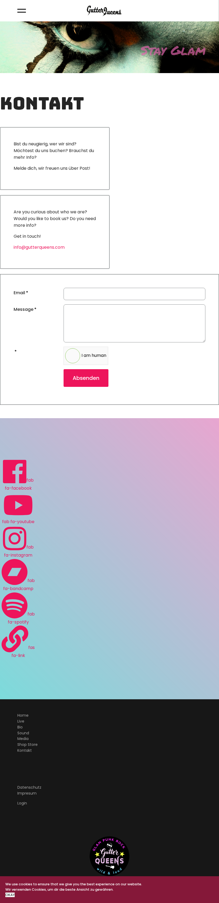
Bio (20, 727)
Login (22, 803)
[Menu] (21, 10)
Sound (23, 733)
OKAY (10, 895)
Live (20, 721)
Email (21, 293)
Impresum (27, 793)
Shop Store (27, 744)
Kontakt (24, 750)
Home (23, 715)
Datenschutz (29, 787)
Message (25, 309)
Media (23, 738)
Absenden (86, 378)
